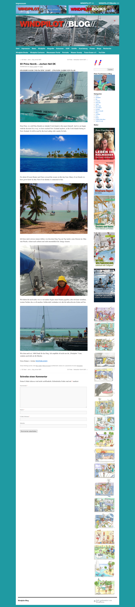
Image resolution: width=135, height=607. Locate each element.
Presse (92, 48)
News (34, 48)
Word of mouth (46, 366)
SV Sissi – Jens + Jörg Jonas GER (30, 59)
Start (17, 48)
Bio (96, 99)
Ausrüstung (83, 48)
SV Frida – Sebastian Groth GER (77, 59)
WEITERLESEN (41, 361)
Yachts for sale (99, 121)
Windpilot (41, 48)
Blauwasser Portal (53, 52)
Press (97, 116)
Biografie (50, 48)
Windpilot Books (22, 52)
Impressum (21, 3)
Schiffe (74, 48)
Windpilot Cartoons (37, 52)
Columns (98, 101)
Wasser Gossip (76, 52)
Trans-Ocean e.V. (90, 52)
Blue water (39, 366)
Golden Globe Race (100, 119)
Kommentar (24, 385)
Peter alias (98, 102)
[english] (95, 65)
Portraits (65, 52)
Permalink (79, 366)
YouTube (102, 52)
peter (41, 66)
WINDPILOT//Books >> (109, 3)
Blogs (99, 48)
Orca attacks (99, 107)
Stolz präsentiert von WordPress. (104, 601)
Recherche (107, 48)
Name (22, 410)
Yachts (97, 104)
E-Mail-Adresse (25, 416)
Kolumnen (60, 48)
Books (97, 117)
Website (22, 423)
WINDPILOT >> (87, 3)
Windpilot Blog (23, 600)
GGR (67, 48)
